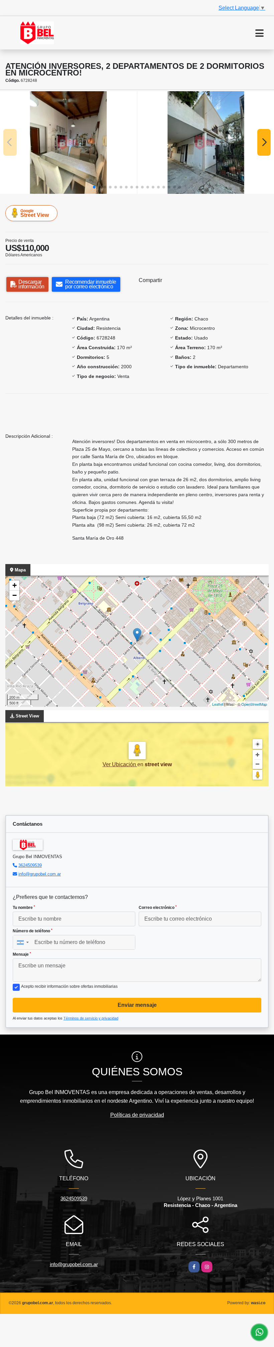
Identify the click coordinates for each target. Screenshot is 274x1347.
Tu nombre (24, 907)
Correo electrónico (158, 907)
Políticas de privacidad (137, 1115)
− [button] (14, 595)
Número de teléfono (32, 931)
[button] (94, 187)
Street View (34, 213)
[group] (68, 142)
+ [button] (14, 585)
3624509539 (30, 865)
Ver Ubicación (120, 764)
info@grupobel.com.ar (39, 874)
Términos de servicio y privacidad (90, 1018)
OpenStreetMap (254, 704)
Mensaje (22, 954)
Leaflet (217, 704)
